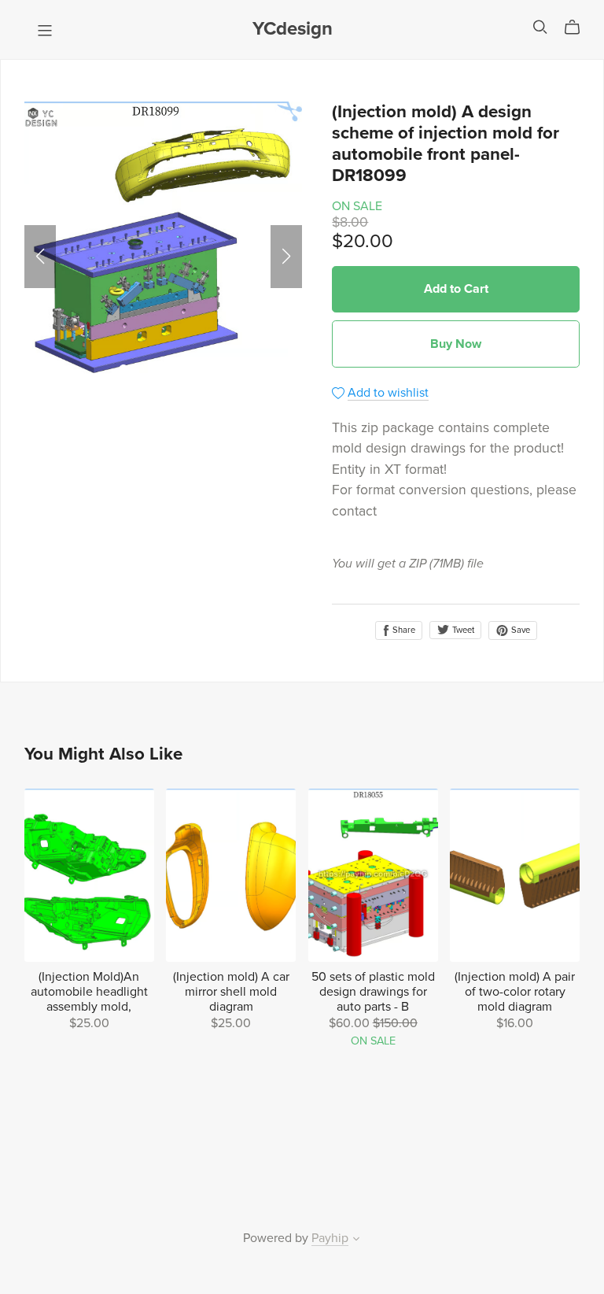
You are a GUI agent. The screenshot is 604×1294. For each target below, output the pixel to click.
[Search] (540, 27)
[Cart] (578, 27)
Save (519, 630)
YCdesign (292, 28)
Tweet (462, 630)
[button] (40, 256)
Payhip (329, 1238)
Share (402, 630)
